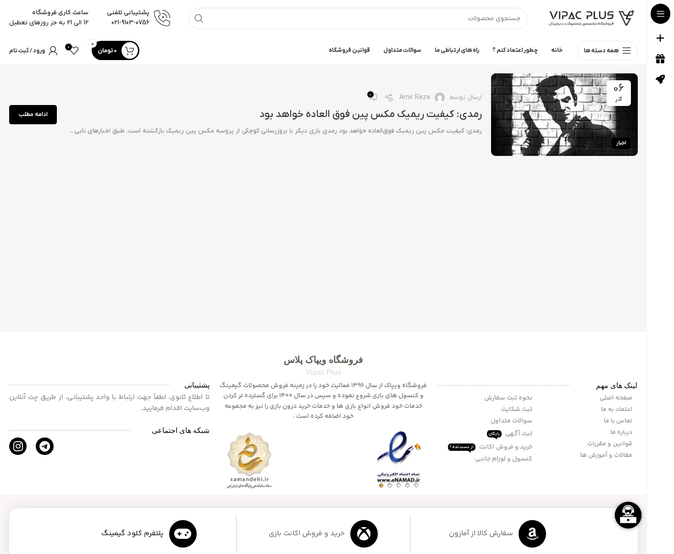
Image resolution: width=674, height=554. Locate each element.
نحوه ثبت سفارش (509, 398)
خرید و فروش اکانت (492, 447)
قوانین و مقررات (610, 444)
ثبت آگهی (511, 434)
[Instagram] (18, 446)
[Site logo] (592, 18)
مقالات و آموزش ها (607, 455)
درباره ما (622, 432)
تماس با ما (619, 421)
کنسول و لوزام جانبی (504, 459)
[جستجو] (199, 18)
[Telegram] (44, 446)
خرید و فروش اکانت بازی (307, 533)
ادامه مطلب (33, 114)
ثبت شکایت (517, 409)
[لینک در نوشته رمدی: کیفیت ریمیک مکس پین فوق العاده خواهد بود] (564, 114)
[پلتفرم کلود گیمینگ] (183, 534)
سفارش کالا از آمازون (481, 533)
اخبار (621, 143)
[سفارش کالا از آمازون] (532, 534)
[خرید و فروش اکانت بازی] (364, 534)
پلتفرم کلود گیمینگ (132, 533)
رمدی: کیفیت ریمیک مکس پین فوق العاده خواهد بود (371, 114)
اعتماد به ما (617, 409)
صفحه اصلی (617, 398)
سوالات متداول (512, 421)
